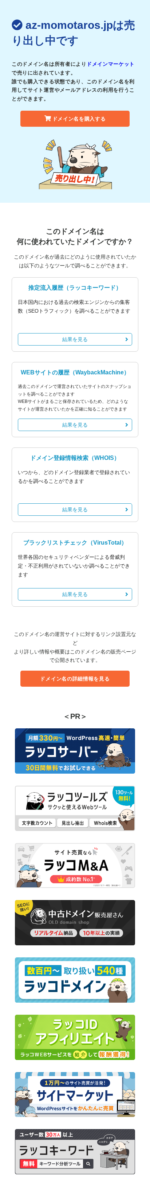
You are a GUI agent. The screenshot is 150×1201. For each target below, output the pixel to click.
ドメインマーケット (111, 64)
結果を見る (75, 339)
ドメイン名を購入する (79, 119)
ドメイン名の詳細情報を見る (75, 679)
